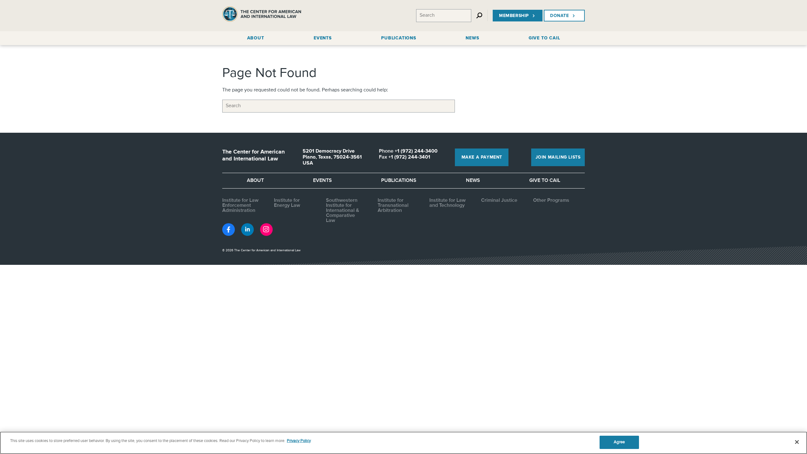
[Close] (797, 442)
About (255, 180)
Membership (514, 16)
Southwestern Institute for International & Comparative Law (342, 210)
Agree (619, 442)
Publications (398, 180)
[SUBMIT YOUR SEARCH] (487, 106)
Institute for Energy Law (287, 203)
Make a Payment (482, 157)
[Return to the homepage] (261, 15)
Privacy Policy (299, 441)
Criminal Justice (499, 200)
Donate (559, 16)
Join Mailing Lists (558, 157)
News (473, 180)
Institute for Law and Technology (447, 203)
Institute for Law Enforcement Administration (240, 205)
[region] (403, 443)
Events (322, 180)
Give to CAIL (544, 180)
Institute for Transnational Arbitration (393, 205)
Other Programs (551, 200)
